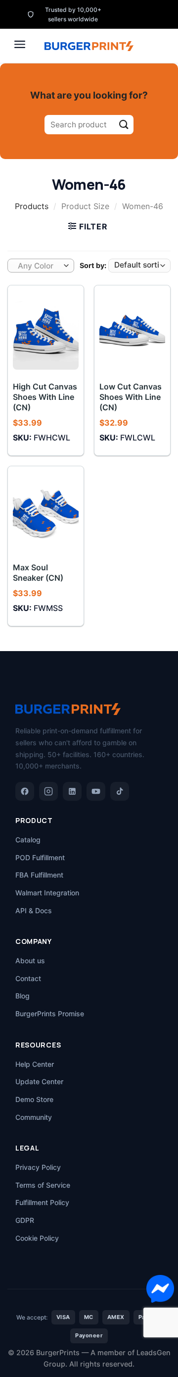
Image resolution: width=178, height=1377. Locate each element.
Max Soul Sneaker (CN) (38, 572)
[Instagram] (48, 791)
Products (31, 206)
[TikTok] (119, 791)
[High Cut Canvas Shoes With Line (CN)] (46, 330)
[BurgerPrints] (89, 46)
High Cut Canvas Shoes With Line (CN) (45, 397)
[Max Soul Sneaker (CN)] (46, 510)
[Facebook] (24, 791)
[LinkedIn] (72, 791)
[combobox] (40, 266)
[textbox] (38, 266)
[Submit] (124, 124)
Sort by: (93, 265)
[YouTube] (96, 791)
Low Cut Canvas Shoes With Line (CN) (130, 397)
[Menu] (19, 44)
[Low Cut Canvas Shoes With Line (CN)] (132, 330)
